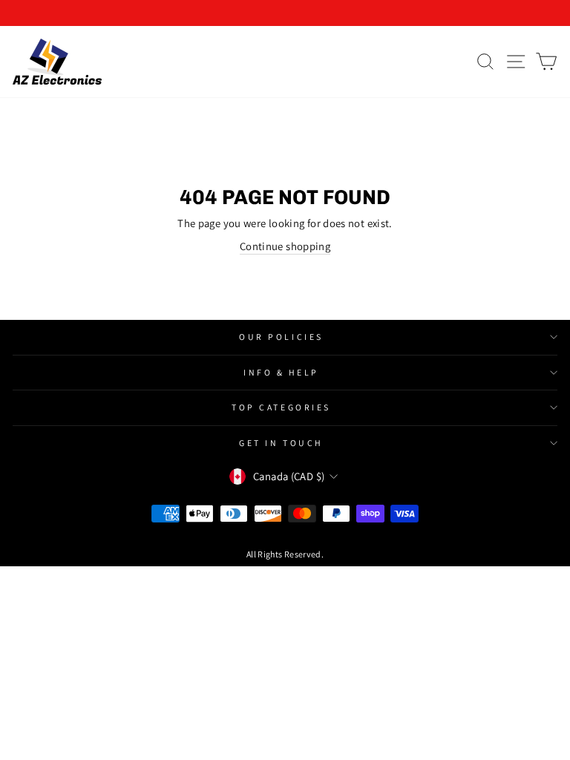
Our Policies (281, 336)
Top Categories (281, 407)
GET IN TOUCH (281, 442)
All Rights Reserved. (285, 554)
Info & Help (281, 372)
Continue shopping (285, 246)
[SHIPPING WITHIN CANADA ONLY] (285, 13)
